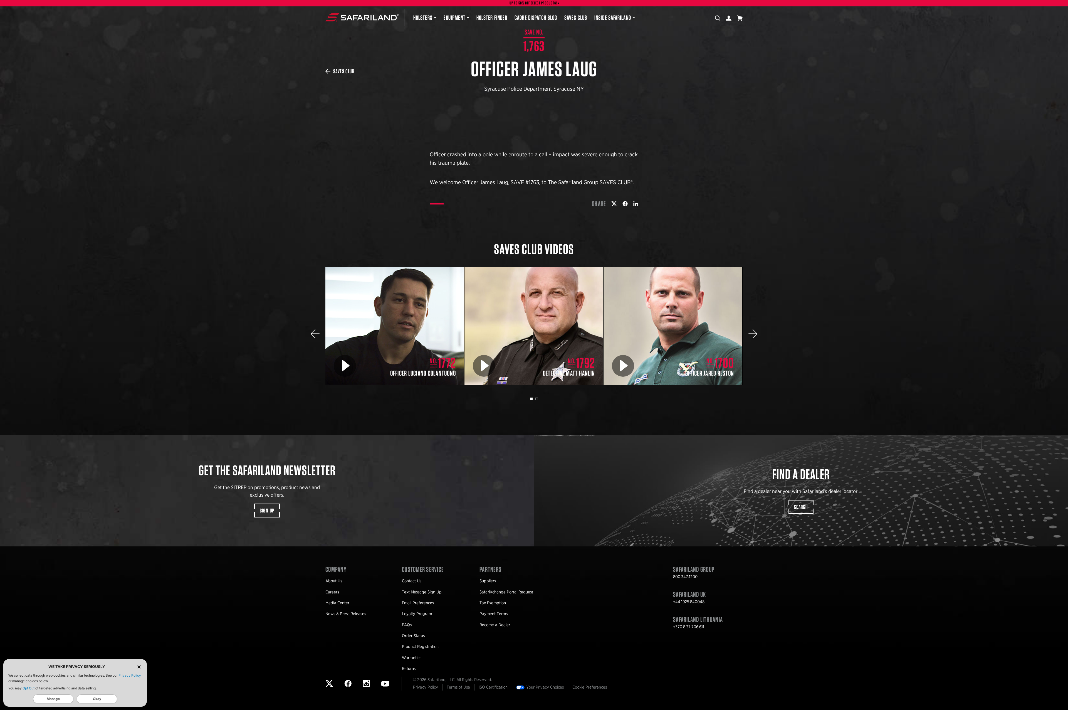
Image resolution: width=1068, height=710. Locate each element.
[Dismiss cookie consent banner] (139, 666)
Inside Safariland (612, 17)
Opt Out (28, 688)
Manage (53, 699)
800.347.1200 (685, 576)
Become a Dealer (494, 624)
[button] (315, 333)
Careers (332, 592)
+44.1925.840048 (688, 601)
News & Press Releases (345, 613)
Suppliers (487, 580)
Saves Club (575, 17)
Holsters (422, 17)
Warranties (411, 657)
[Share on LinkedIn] (635, 203)
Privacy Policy (129, 675)
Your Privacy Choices (545, 687)
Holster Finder (491, 17)
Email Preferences (418, 602)
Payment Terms (493, 613)
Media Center (337, 602)
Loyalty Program (417, 613)
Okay (97, 699)
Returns (409, 668)
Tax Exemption (492, 602)
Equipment (454, 17)
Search (801, 507)
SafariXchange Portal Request (506, 592)
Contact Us (411, 580)
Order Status (413, 635)
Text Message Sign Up (422, 592)
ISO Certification (493, 687)
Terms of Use (458, 687)
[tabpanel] (394, 326)
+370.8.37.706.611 (688, 626)
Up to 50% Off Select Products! (533, 3)
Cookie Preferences (589, 687)
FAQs (407, 624)
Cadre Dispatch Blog (536, 17)
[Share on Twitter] (614, 203)
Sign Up (267, 510)
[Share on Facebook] (625, 203)
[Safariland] (362, 17)
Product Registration (420, 646)
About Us (333, 580)
